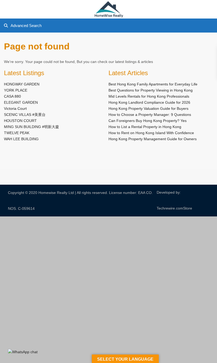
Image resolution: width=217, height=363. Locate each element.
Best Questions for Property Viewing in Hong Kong (150, 90)
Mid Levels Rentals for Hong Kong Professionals (148, 96)
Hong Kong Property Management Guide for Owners (152, 139)
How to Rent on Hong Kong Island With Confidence (151, 133)
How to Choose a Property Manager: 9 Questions (149, 114)
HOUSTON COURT (20, 121)
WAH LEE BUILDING (21, 139)
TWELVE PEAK (16, 133)
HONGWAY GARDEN (21, 84)
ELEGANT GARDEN (21, 102)
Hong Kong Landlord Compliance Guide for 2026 (149, 102)
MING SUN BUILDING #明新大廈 (31, 127)
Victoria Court (15, 108)
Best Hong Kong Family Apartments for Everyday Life (152, 84)
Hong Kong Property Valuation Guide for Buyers (148, 108)
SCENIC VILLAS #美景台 (25, 114)
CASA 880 (12, 96)
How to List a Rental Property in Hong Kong (144, 127)
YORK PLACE (15, 90)
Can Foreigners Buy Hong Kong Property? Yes (147, 121)
